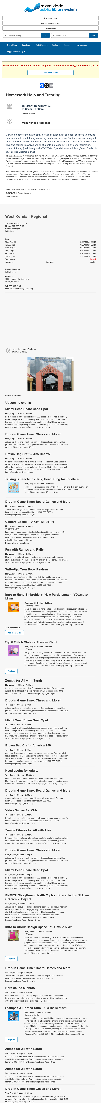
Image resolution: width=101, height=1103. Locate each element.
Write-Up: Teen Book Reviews (27, 569)
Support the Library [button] (15, 51)
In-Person (19, 193)
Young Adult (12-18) (22, 189)
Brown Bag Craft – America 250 (28, 454)
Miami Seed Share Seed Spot (26, 409)
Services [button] (68, 45)
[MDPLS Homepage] (50, 7)
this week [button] (50, 262)
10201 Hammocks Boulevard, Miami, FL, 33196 (24, 350)
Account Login (51, 18)
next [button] (92, 262)
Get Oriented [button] (41, 45)
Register (11, 671)
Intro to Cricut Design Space (39, 927)
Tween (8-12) (34, 189)
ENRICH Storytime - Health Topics (47, 897)
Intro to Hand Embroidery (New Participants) (46, 596)
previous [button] (9, 262)
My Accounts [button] (82, 45)
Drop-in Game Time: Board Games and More (37, 501)
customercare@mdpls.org (16, 223)
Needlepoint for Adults (21, 770)
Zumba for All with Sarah (23, 680)
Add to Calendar (28, 113)
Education (27, 193)
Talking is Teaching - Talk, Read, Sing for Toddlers (42, 479)
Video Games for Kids (21, 810)
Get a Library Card (52, 23)
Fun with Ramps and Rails (24, 549)
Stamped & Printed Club (36, 1008)
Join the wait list (14, 633)
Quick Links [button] (12, 45)
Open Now (51, 28)
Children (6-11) (44, 189)
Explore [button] (55, 45)
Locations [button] (26, 45)
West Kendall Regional (35, 122)
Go (45, 35)
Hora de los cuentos (20, 988)
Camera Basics (29, 521)
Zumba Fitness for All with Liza (28, 830)
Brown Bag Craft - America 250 (28, 745)
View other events (50, 73)
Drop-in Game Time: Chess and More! (33, 434)
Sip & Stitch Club (31, 642)
